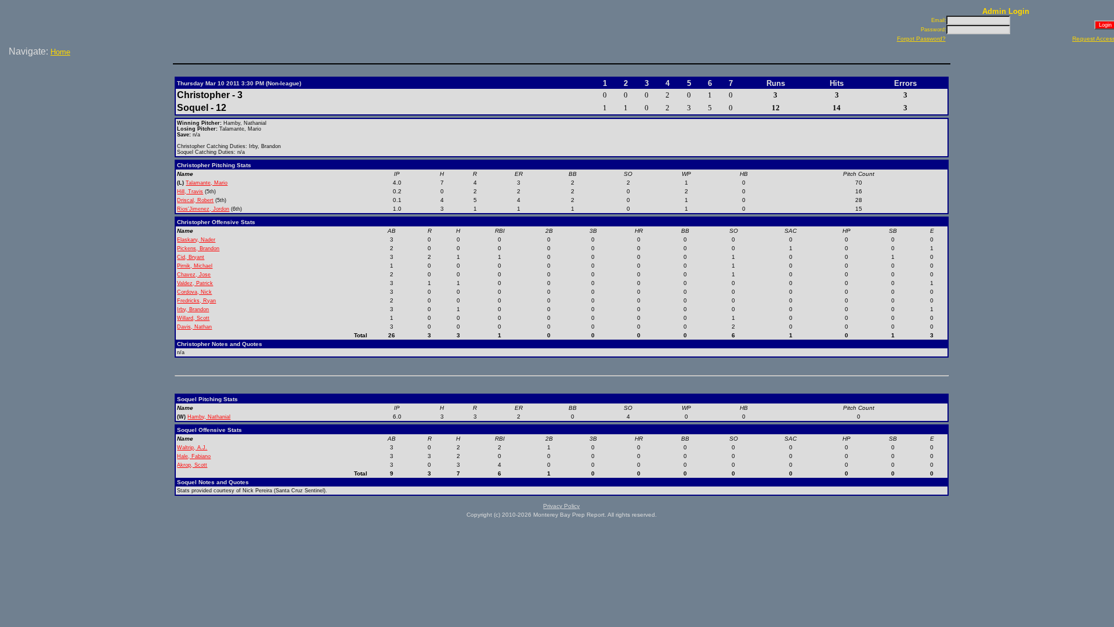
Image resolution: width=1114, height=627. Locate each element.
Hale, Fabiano (194, 456)
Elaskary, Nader (196, 240)
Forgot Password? (921, 38)
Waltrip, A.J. (192, 448)
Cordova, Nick (194, 292)
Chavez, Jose (194, 275)
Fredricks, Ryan (196, 301)
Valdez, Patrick (195, 283)
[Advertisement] (89, 98)
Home (60, 52)
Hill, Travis (190, 191)
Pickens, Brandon (198, 248)
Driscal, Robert (195, 200)
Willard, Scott (193, 318)
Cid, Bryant (190, 257)
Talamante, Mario (206, 183)
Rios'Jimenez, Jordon (203, 209)
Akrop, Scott (192, 465)
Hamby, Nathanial (208, 417)
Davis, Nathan (194, 327)
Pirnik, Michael (194, 266)
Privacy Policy (561, 506)
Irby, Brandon (193, 309)
